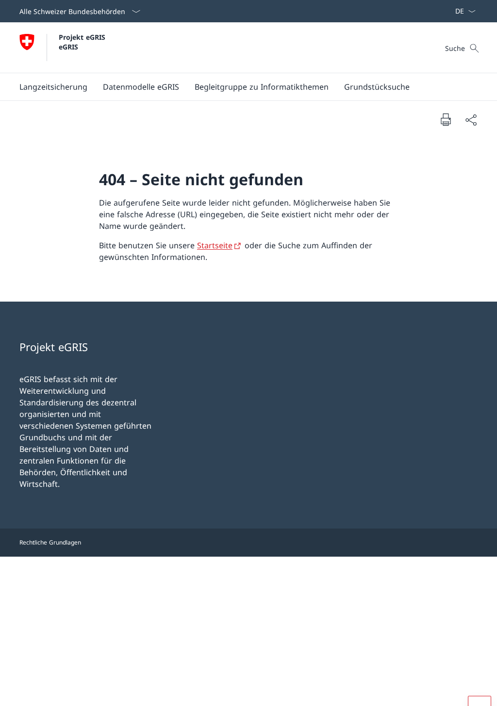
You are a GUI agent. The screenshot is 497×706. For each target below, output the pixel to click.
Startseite (214, 245)
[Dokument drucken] (445, 119)
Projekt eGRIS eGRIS (83, 41)
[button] (53, 86)
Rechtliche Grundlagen (50, 542)
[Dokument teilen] (470, 120)
